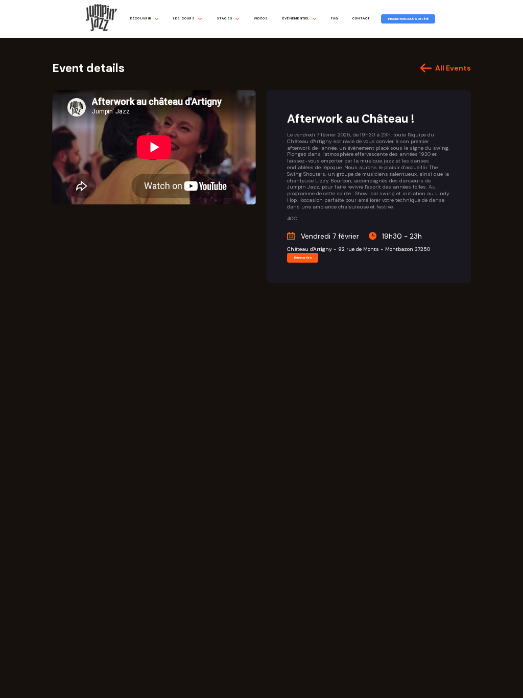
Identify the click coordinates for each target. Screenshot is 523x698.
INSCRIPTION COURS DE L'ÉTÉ (408, 19)
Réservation (303, 257)
